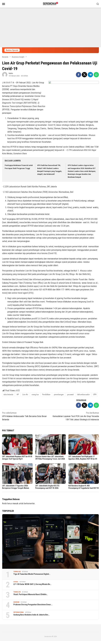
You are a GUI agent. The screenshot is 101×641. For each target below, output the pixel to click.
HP (18, 394)
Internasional (18, 612)
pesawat (70, 394)
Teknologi (17, 571)
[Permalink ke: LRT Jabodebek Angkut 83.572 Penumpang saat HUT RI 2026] (50, 473)
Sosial (15, 582)
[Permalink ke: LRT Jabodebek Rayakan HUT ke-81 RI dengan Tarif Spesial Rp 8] (17, 444)
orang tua (35, 394)
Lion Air (25, 394)
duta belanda (8, 394)
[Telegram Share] (90, 74)
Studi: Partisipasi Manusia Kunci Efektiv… (30, 594)
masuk (15, 503)
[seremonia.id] (50, 3)
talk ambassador (83, 394)
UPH (94, 394)
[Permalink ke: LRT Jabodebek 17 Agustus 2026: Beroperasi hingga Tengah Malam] (17, 473)
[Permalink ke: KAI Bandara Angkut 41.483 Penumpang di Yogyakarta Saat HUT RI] (83, 473)
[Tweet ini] (84, 74)
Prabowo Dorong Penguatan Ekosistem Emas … (32, 604)
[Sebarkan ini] (78, 74)
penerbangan (59, 394)
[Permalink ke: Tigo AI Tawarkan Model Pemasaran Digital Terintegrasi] (50, 541)
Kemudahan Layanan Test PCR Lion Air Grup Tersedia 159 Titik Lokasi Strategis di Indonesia (76, 416)
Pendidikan (46, 394)
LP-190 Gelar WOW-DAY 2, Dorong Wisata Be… (32, 584)
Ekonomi (16, 602)
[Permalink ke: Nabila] (4, 74)
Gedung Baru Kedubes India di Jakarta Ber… (31, 615)
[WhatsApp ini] (96, 74)
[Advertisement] (50, 27)
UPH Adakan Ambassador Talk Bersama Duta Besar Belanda (24, 416)
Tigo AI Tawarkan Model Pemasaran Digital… (31, 574)
